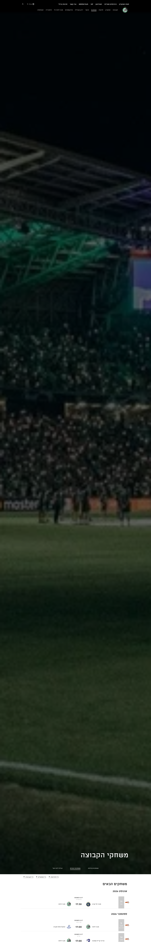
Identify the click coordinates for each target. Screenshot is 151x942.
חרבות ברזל (63, 4)
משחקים (93, 10)
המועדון (107, 10)
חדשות (101, 10)
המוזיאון (99, 4)
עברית (30, 4)
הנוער (87, 10)
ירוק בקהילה (79, 10)
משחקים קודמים (93, 868)
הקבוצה (115, 10)
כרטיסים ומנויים (110, 4)
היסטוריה (49, 10)
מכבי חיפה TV (58, 10)
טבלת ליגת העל (58, 868)
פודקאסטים (69, 10)
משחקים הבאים (75, 868)
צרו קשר (73, 4)
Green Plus (83, 4)
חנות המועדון (124, 4)
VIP (92, 4)
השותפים (40, 10)
